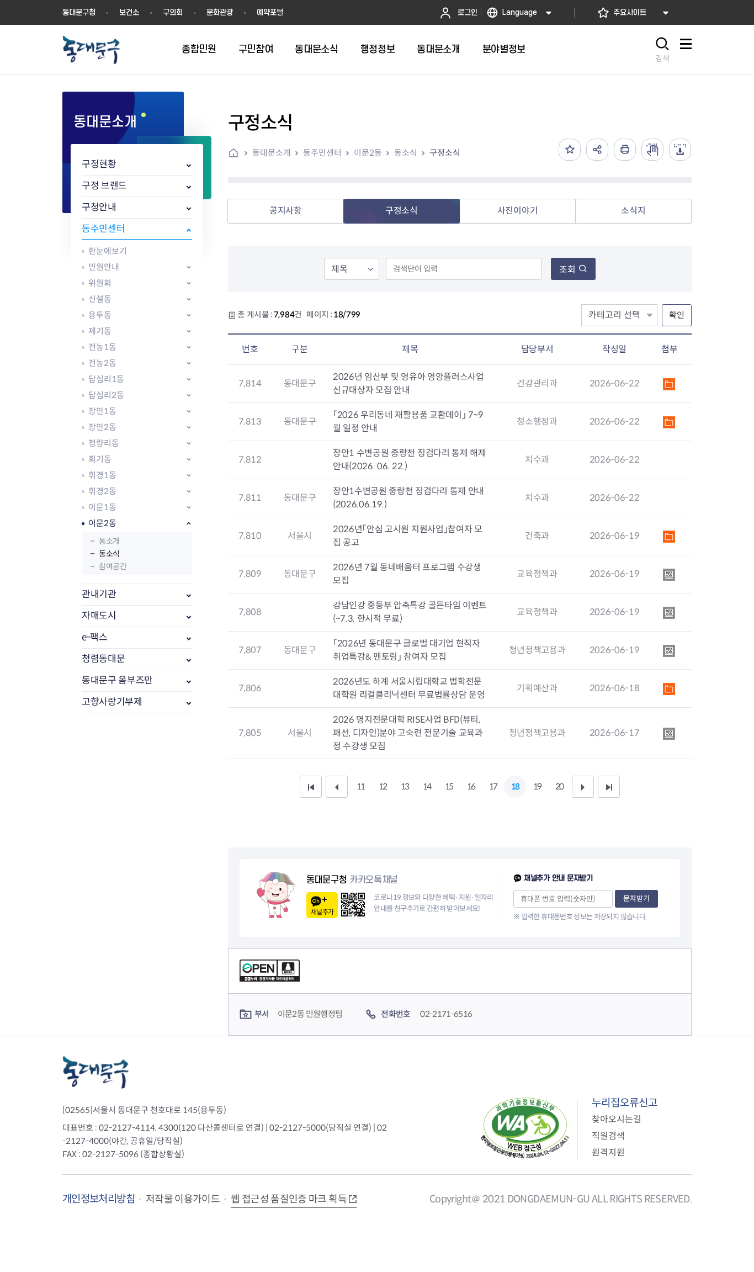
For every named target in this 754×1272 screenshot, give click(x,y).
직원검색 (608, 1136)
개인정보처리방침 (98, 1198)
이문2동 (102, 523)
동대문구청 (78, 12)
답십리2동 (106, 395)
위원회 (99, 283)
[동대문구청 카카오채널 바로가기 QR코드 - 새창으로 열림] (353, 904)
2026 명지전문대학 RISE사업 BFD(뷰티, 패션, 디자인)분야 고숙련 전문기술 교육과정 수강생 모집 (408, 733)
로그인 (467, 12)
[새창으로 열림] (652, 150)
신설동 (99, 299)
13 (404, 786)
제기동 (99, 331)
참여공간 (112, 566)
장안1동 (102, 411)
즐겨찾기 (570, 150)
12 (382, 786)
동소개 (109, 541)
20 (559, 786)
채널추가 (322, 912)
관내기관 (99, 594)
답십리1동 (106, 379)
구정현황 (99, 164)
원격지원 (608, 1152)
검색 (662, 58)
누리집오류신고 (624, 1102)
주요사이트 (629, 12)
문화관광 (219, 12)
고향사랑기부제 (112, 702)
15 (449, 786)
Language (519, 12)
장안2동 (102, 427)
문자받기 (636, 898)
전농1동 (102, 347)
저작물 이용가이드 (183, 1199)
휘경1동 (102, 475)
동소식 (109, 553)
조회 (567, 269)
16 (471, 786)
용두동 (99, 315)
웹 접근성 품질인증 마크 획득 (289, 1199)
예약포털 (270, 12)
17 (493, 786)
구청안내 (99, 207)
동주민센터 (103, 229)
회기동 (99, 459)
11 (360, 786)
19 (537, 786)
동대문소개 (271, 152)
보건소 (129, 12)
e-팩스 (95, 637)
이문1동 (102, 507)
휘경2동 (102, 491)
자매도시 (99, 616)
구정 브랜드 (104, 186)
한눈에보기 (107, 251)
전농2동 (102, 363)
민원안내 (103, 267)
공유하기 (597, 150)
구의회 (173, 12)
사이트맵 (685, 49)
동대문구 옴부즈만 (117, 680)
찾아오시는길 (616, 1119)
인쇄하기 (625, 150)
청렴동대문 (103, 659)
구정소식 (444, 152)
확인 (676, 315)
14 (427, 786)
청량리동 (103, 443)
